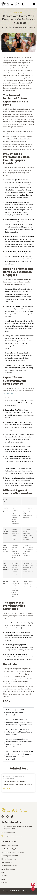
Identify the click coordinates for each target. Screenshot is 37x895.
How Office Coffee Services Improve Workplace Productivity (17, 783)
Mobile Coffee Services (9, 846)
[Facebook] (2, 816)
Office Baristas (6, 862)
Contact (4, 883)
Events (3, 872)
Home (15, 13)
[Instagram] (7, 816)
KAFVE (18, 891)
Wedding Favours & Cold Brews (12, 852)
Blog (3, 879)
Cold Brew (5, 876)
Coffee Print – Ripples (9, 849)
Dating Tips (31, 27)
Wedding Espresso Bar (9, 856)
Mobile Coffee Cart (8, 859)
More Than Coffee (8, 869)
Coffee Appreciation (9, 866)
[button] (34, 4)
